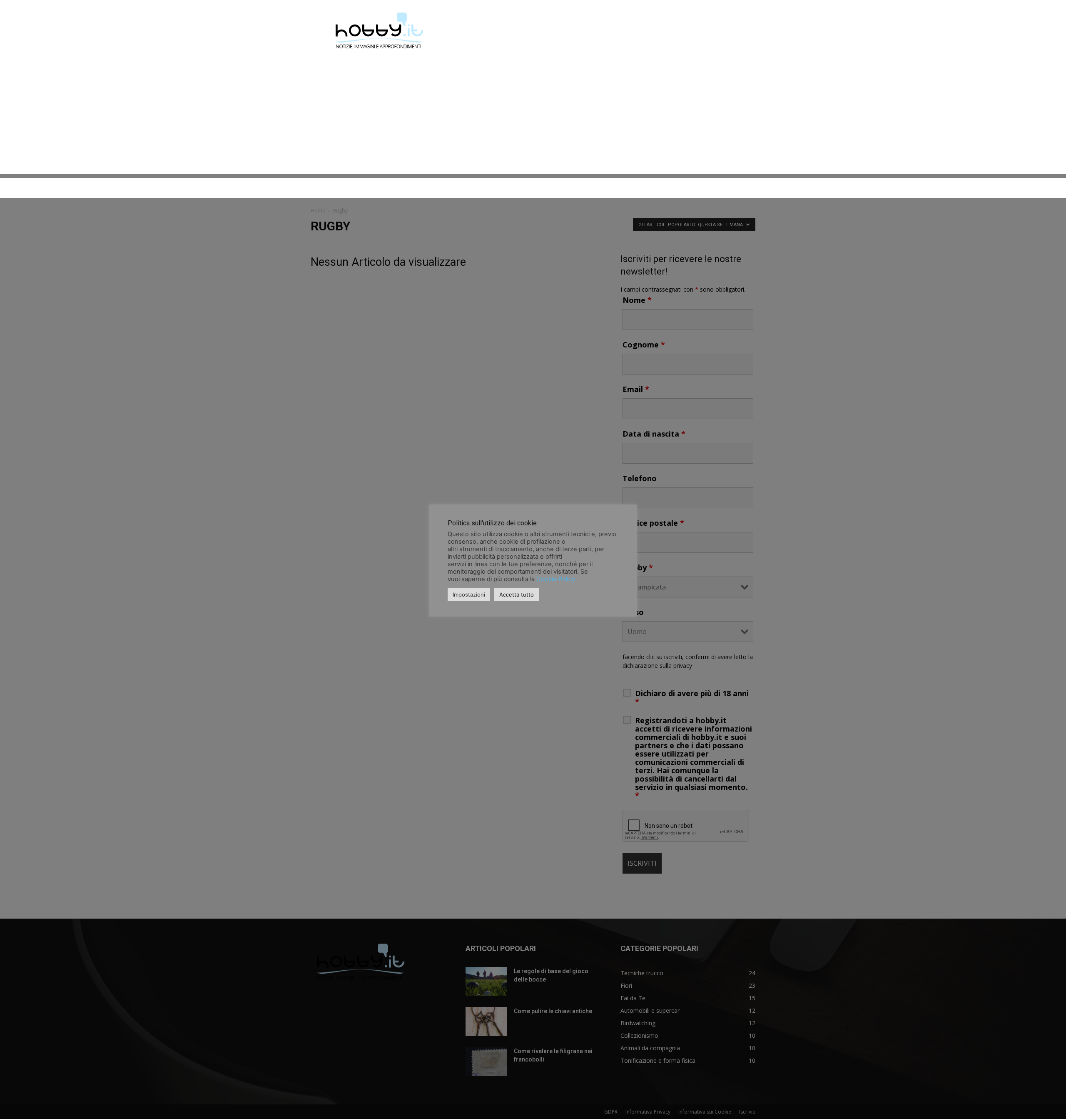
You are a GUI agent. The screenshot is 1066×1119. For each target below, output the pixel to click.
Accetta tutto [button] (516, 594)
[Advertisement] (533, 115)
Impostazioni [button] (469, 594)
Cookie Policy (555, 579)
